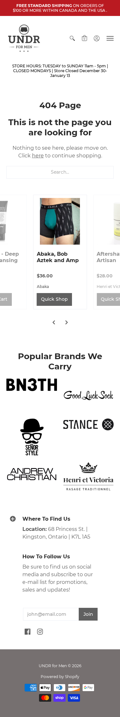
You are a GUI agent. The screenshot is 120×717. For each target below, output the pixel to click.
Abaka (43, 286)
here (38, 156)
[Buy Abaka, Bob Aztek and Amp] (60, 221)
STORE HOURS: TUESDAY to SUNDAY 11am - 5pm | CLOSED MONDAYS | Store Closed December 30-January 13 (60, 71)
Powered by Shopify (60, 676)
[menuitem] (72, 38)
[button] (72, 38)
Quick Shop (54, 299)
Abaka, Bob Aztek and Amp (58, 257)
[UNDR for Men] (24, 38)
